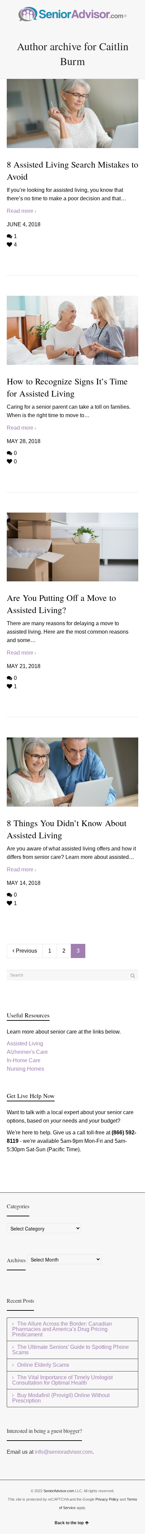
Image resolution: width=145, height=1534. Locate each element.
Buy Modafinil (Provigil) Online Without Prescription (61, 1397)
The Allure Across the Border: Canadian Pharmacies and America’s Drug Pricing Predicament (62, 1329)
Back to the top (69, 1523)
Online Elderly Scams (43, 1365)
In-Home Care (23, 1060)
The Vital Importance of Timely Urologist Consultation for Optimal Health (62, 1380)
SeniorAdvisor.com (59, 1491)
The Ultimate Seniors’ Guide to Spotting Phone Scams (70, 1349)
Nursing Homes (25, 1069)
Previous (25, 951)
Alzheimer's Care (27, 1052)
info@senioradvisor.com (63, 1452)
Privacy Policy (107, 1499)
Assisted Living (25, 1043)
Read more (20, 211)
